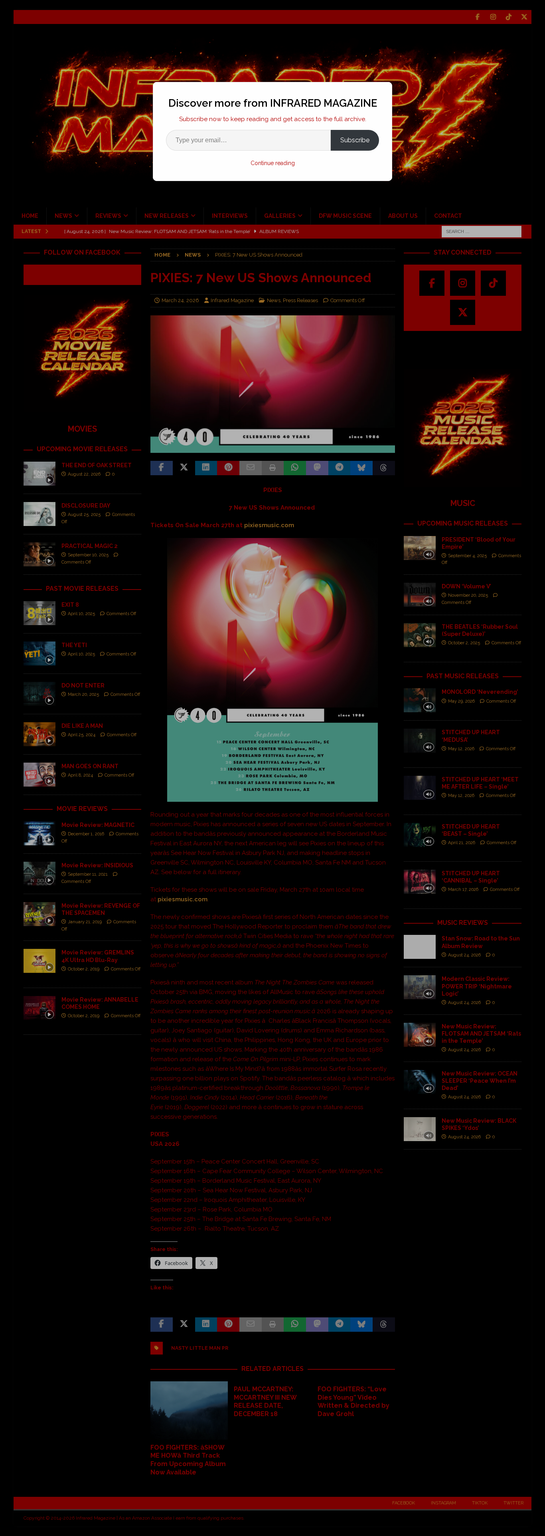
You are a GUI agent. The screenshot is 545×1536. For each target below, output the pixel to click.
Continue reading (273, 163)
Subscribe (354, 140)
